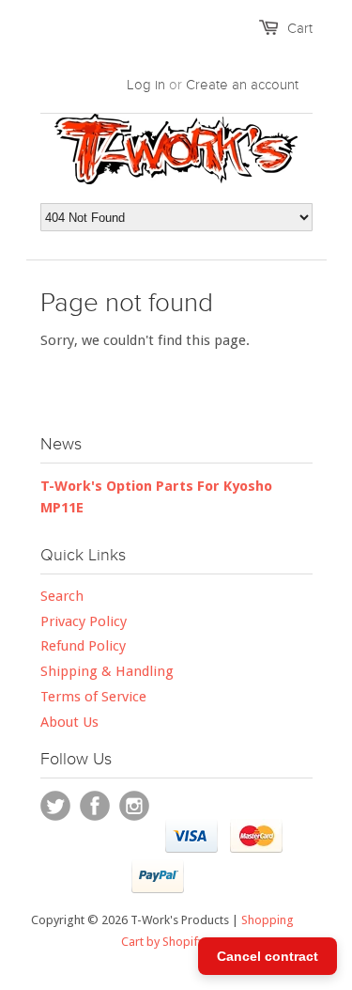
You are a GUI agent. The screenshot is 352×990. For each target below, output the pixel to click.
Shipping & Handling (107, 671)
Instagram (134, 806)
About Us (69, 722)
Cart (300, 28)
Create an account (242, 84)
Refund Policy (83, 645)
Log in (146, 84)
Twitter (55, 806)
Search (62, 596)
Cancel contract (267, 956)
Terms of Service (93, 696)
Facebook (95, 806)
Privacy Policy (83, 621)
